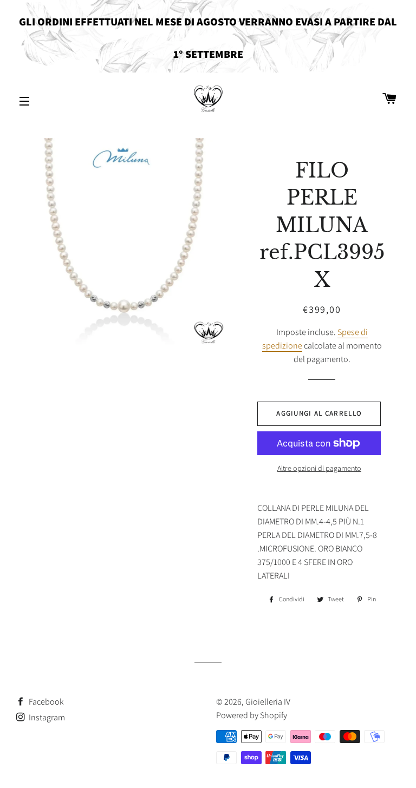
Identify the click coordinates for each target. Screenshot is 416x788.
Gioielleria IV (267, 701)
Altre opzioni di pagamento (319, 468)
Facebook (45, 701)
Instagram (46, 717)
